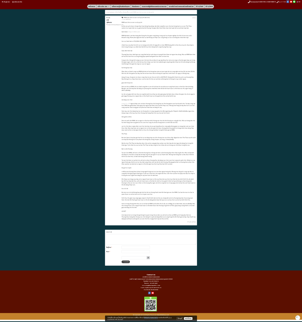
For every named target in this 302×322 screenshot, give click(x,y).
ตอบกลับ (126, 262)
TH (299, 2)
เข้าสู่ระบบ (6, 2)
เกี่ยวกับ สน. (103, 6)
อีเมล (108, 251)
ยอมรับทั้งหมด (188, 318)
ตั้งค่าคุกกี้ (180, 318)
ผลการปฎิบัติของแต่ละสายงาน (154, 6)
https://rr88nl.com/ (134, 32)
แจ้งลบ (194, 18)
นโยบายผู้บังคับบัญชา (121, 6)
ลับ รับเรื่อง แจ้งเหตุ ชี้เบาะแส (124, 12)
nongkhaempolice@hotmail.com (153, 287)
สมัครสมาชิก (18, 2)
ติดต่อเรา (135, 6)
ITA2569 (209, 6)
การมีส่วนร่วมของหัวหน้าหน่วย (181, 6)
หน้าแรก (91, 6)
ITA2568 (199, 6)
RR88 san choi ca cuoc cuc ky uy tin (143, 12)
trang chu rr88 (126, 103)
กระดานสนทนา (110, 12)
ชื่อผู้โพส (109, 247)
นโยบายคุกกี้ (120, 319)
